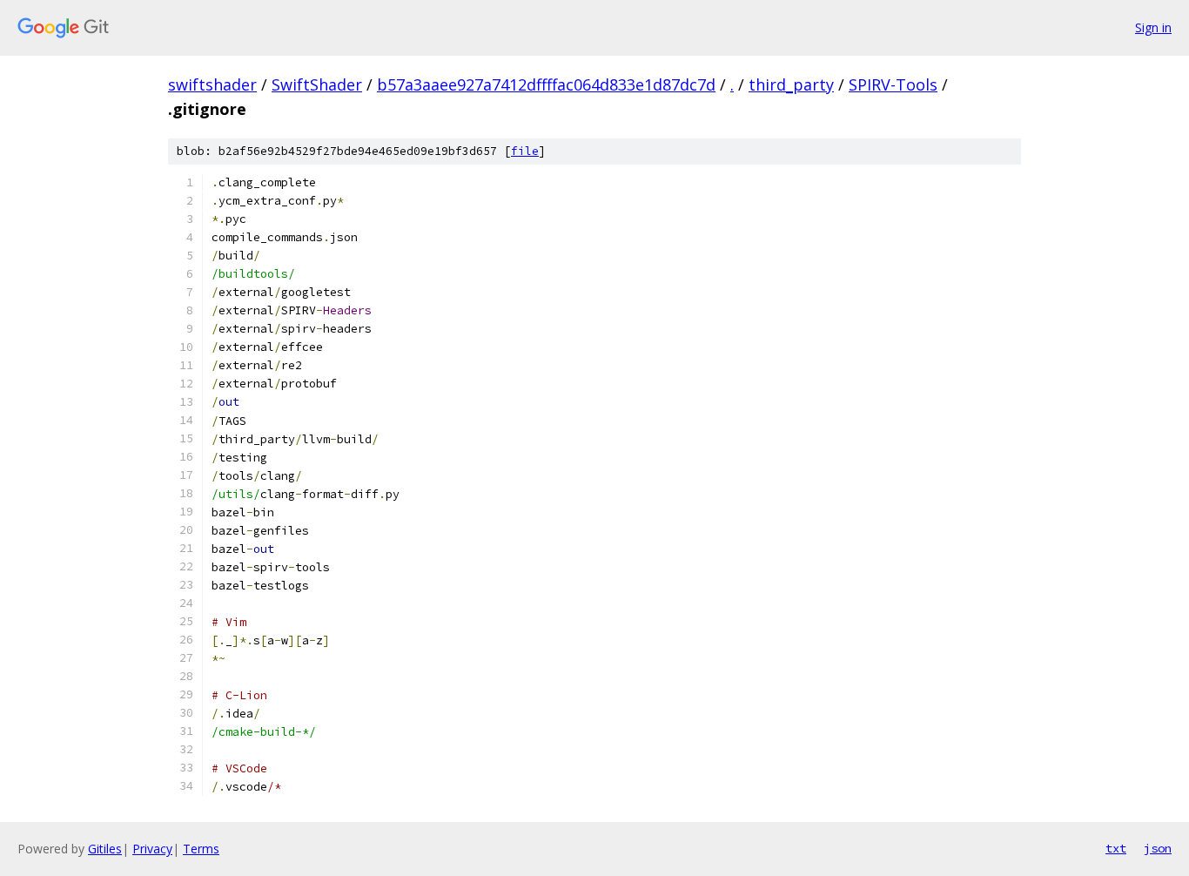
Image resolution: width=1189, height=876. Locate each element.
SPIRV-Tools (893, 84)
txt (1115, 848)
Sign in (1153, 27)
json (1158, 848)
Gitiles (105, 848)
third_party (791, 84)
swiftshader (212, 84)
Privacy (152, 848)
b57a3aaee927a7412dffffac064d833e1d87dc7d (546, 84)
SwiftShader (317, 84)
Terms (201, 848)
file (525, 151)
